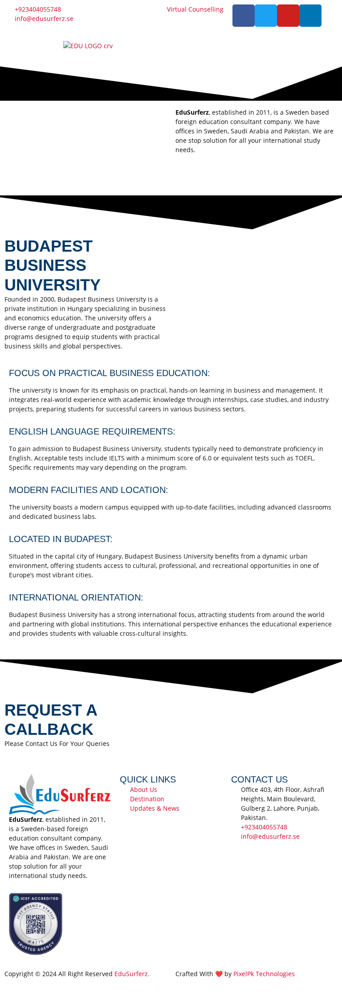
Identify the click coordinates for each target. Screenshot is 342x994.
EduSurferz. (132, 973)
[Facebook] (243, 15)
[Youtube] (288, 15)
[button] (254, 49)
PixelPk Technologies (264, 973)
